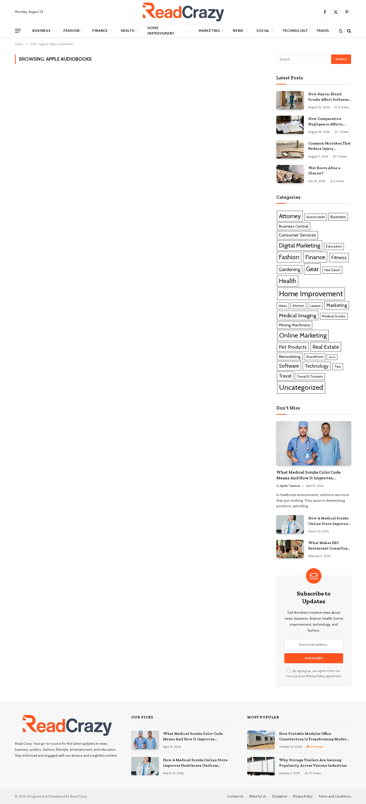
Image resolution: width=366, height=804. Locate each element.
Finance (100, 30)
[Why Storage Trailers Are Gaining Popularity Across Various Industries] (261, 766)
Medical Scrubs (334, 316)
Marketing (209, 30)
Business (41, 30)
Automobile (315, 217)
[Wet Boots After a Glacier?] (290, 174)
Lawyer (315, 305)
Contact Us (235, 796)
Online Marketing (303, 335)
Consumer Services (297, 235)
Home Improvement (161, 31)
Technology (295, 30)
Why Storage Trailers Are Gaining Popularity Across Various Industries (313, 762)
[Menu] (18, 30)
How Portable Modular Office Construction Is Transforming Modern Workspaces (314, 736)
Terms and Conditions (334, 796)
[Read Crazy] (183, 12)
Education (334, 246)
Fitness (339, 257)
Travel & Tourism (310, 376)
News (238, 30)
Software (289, 366)
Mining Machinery (294, 324)
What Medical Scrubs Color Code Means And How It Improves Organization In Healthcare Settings (312, 475)
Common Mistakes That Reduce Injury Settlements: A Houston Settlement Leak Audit (329, 146)
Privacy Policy (315, 676)
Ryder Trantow (290, 486)
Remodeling (290, 356)
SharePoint (314, 356)
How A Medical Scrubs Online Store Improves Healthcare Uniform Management (329, 521)
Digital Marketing (299, 245)
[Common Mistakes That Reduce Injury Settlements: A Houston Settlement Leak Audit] (290, 149)
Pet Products (293, 347)
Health (128, 30)
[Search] (348, 30)
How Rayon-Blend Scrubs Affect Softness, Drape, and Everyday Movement (328, 97)
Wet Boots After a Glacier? (324, 170)
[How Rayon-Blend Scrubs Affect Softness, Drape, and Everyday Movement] (290, 100)
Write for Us (257, 796)
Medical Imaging (297, 315)
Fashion (71, 30)
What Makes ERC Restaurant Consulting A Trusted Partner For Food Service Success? (329, 546)
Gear (312, 269)
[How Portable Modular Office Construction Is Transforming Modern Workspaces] (261, 740)
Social (263, 30)
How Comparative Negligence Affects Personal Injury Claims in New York (329, 121)
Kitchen (298, 305)
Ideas (283, 305)
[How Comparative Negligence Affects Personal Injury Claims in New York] (290, 125)
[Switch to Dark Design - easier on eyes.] (341, 31)
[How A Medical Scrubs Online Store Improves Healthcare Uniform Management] (290, 524)
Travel (323, 30)
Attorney (290, 216)
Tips (337, 366)
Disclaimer (279, 796)
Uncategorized (301, 387)
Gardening (289, 269)
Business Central (293, 226)
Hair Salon (332, 270)
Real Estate (325, 347)
